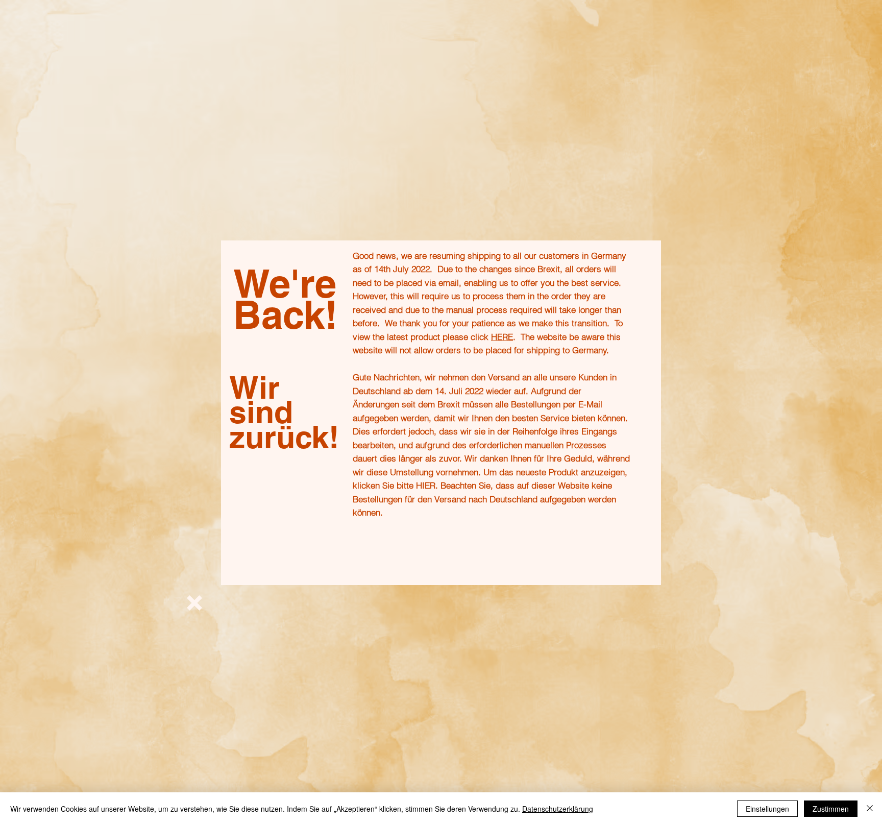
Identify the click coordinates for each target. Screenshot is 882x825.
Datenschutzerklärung (557, 809)
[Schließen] (870, 808)
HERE (502, 336)
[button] (194, 603)
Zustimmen (831, 809)
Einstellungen (767, 809)
